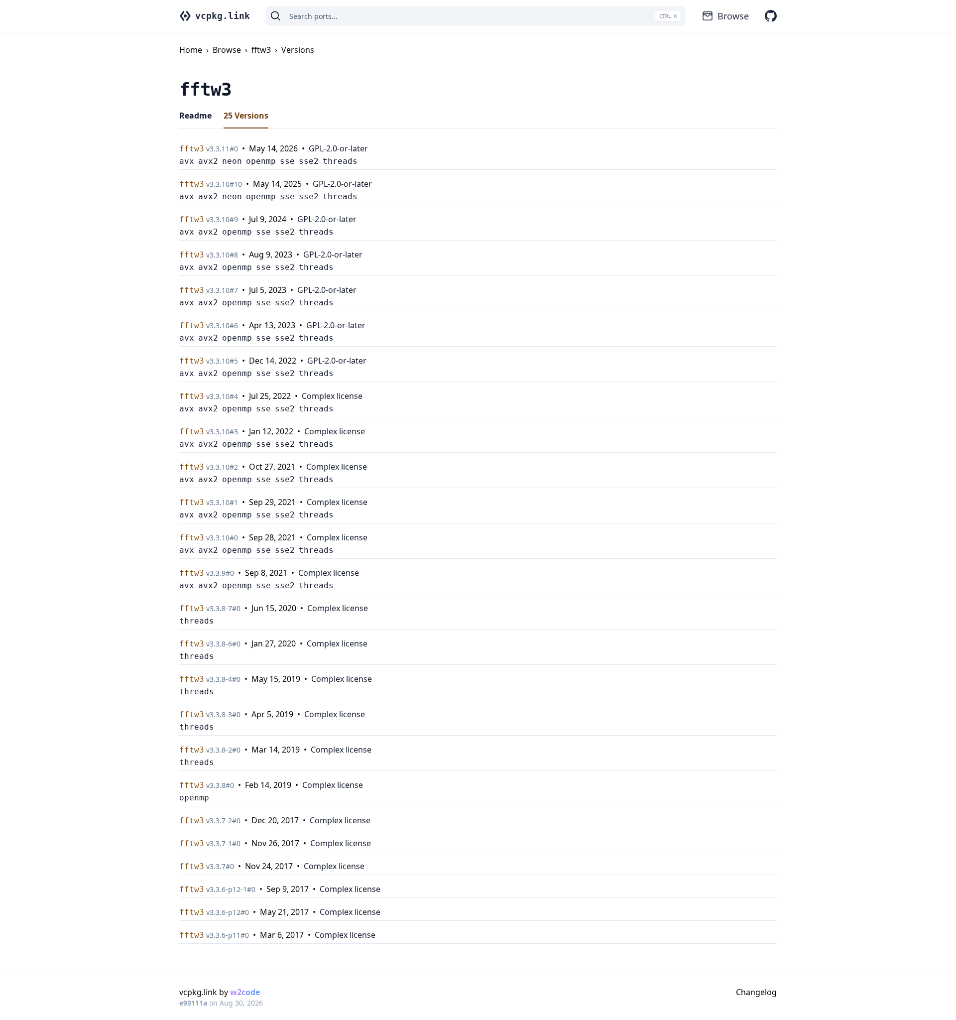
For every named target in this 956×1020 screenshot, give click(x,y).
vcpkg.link (222, 15)
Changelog (756, 992)
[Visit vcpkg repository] (771, 16)
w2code (245, 992)
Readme (195, 115)
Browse (733, 16)
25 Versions (246, 115)
